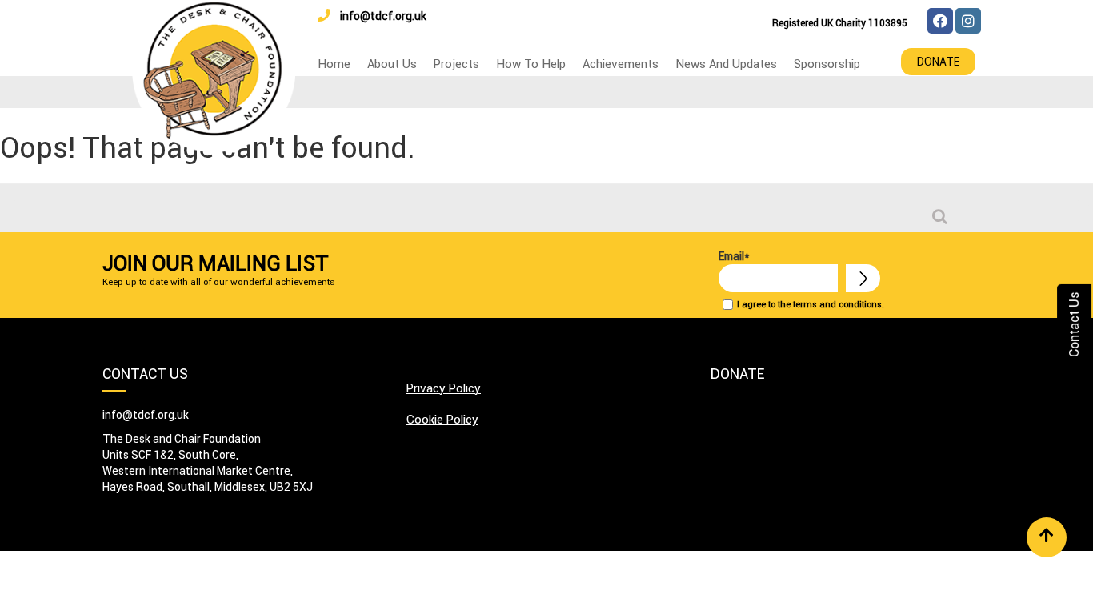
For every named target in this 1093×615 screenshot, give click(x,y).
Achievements (621, 63)
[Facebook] (940, 21)
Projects (456, 63)
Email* (734, 256)
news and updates (726, 63)
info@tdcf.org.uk (383, 16)
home (334, 63)
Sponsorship (827, 63)
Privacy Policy (443, 388)
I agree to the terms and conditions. (810, 304)
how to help (531, 63)
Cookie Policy (442, 419)
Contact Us (1074, 324)
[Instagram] (968, 21)
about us (392, 63)
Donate (938, 61)
